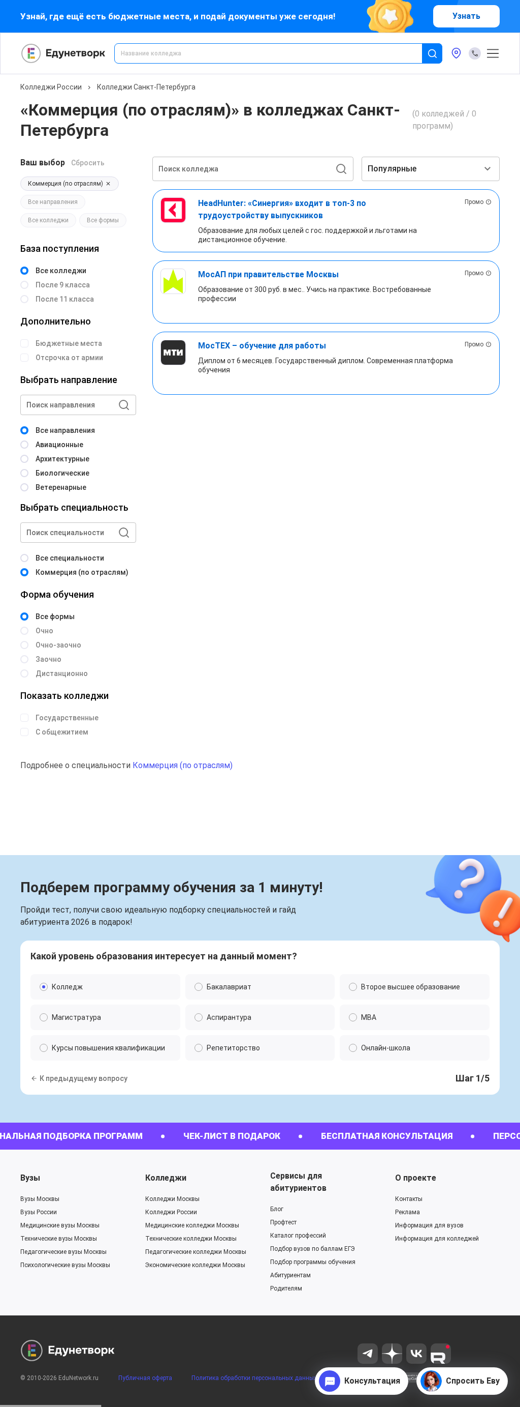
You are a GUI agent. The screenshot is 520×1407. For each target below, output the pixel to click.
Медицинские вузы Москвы (60, 1225)
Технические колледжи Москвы (191, 1238)
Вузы (30, 1178)
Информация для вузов (429, 1225)
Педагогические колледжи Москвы (195, 1251)
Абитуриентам (290, 1275)
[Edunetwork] (63, 53)
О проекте (415, 1178)
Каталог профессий (298, 1235)
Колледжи (165, 1178)
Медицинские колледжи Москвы (192, 1225)
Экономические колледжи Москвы (195, 1265)
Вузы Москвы (39, 1199)
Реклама (407, 1212)
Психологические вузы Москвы (65, 1265)
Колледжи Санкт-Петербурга (146, 87)
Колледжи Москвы (172, 1199)
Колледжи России (51, 87)
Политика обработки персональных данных (254, 1378)
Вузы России (38, 1212)
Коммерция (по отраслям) (183, 765)
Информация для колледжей (437, 1238)
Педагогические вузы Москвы (63, 1251)
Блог (276, 1209)
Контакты (408, 1199)
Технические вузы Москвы (58, 1238)
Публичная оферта (145, 1378)
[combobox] (275, 53)
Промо (474, 202)
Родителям (286, 1288)
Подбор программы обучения (312, 1262)
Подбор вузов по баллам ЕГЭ (312, 1248)
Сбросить (88, 163)
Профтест (283, 1222)
